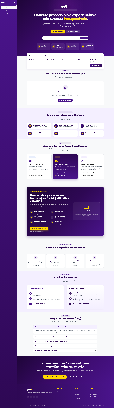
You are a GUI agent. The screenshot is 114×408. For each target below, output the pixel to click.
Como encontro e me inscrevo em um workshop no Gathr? (52, 327)
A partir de (93, 59)
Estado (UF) (51, 59)
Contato (77, 394)
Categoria (32, 59)
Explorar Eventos (58, 31)
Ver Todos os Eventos (66, 100)
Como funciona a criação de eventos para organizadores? (52, 341)
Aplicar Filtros (96, 65)
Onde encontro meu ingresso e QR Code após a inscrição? (52, 336)
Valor (80, 59)
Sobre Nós (93, 396)
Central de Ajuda (79, 392)
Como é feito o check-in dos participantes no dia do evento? (52, 346)
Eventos (60, 392)
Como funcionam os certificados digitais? (48, 350)
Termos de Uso (94, 392)
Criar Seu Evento (74, 31)
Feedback (77, 398)
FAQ (76, 396)
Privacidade (94, 394)
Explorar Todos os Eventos (78, 376)
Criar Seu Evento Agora (40, 228)
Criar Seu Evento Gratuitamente (55, 376)
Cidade (62, 59)
